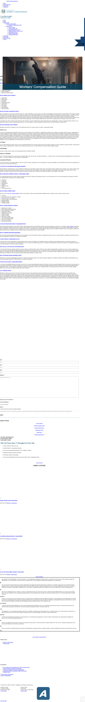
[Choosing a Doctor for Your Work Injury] (25, 497)
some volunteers (70, 226)
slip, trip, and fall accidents (13, 193)
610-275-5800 (4, 1)
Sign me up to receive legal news (6, 399)
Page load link (4, 700)
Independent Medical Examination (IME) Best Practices (15, 670)
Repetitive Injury (6, 672)
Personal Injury (6, 643)
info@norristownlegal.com (12, 1)
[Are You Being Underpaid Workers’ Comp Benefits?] (25, 533)
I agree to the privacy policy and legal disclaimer (10, 409)
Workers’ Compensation (8, 642)
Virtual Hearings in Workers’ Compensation (12, 668)
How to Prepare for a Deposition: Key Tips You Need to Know (16, 667)
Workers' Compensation (12, 503)
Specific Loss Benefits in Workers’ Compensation (13, 669)
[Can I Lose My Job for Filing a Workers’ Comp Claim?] (25, 569)
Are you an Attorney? (4, 404)
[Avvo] (43, 699)
